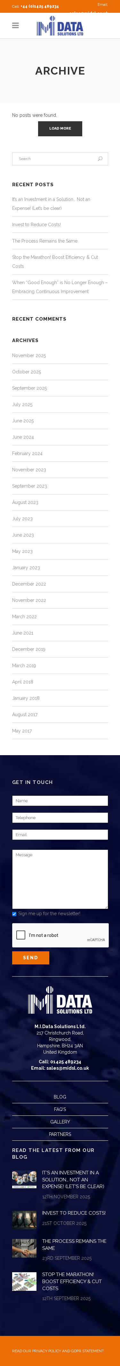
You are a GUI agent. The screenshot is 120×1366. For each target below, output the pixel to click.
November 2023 (29, 469)
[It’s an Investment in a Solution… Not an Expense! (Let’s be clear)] (24, 1179)
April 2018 (22, 681)
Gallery (60, 1121)
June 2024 (23, 437)
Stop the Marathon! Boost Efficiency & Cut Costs (72, 1281)
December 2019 (28, 649)
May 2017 (22, 730)
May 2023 (22, 551)
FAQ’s (60, 1109)
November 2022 (29, 600)
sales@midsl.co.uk (88, 13)
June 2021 (22, 632)
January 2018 (26, 698)
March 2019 (24, 665)
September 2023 (29, 486)
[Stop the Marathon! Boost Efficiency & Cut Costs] (24, 1281)
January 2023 (26, 567)
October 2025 (26, 371)
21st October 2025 (64, 1223)
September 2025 (29, 388)
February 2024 (27, 453)
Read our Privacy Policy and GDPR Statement (58, 1351)
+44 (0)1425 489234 (39, 6)
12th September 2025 (66, 1298)
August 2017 (24, 714)
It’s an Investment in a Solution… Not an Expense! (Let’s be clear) (73, 1179)
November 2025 (29, 355)
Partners (60, 1134)
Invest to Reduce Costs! (36, 224)
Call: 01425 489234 (60, 1061)
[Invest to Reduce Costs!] (24, 1220)
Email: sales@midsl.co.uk (60, 1068)
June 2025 (23, 420)
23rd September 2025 (67, 1258)
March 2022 (24, 616)
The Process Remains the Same (44, 241)
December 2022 (29, 584)
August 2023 (25, 502)
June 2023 (23, 535)
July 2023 (22, 518)
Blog (60, 1096)
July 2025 (22, 404)
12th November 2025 (66, 1196)
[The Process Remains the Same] (24, 1248)
